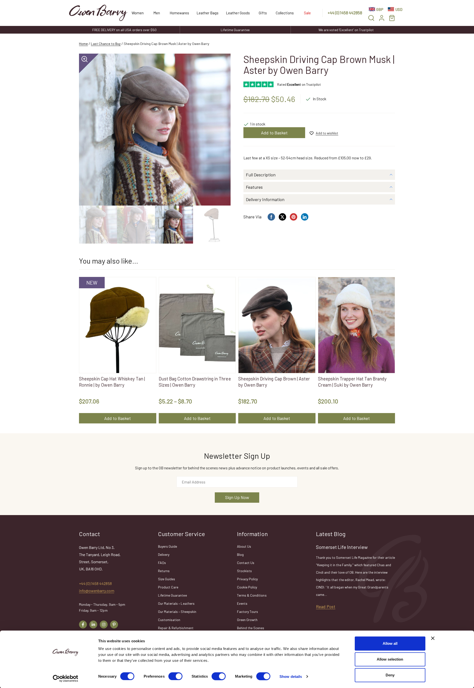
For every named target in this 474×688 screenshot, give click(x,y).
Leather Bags (207, 13)
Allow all (390, 643)
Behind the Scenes (250, 628)
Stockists (244, 571)
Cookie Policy (247, 587)
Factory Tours (247, 611)
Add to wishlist (327, 133)
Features (254, 187)
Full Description (261, 174)
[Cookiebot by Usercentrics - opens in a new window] (65, 678)
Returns (164, 571)
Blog (240, 554)
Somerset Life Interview (342, 547)
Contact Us (245, 563)
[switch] (175, 676)
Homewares (179, 13)
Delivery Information (265, 199)
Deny (390, 675)
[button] (371, 18)
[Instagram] (104, 624)
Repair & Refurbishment (176, 628)
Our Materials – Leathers (176, 603)
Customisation (169, 620)
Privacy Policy (247, 579)
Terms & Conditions (252, 595)
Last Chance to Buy (106, 44)
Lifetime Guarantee (235, 30)
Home (83, 44)
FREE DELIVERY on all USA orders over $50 (124, 30)
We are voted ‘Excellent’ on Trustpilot (346, 30)
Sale (307, 13)
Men (156, 13)
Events (242, 603)
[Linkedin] (93, 624)
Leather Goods (238, 13)
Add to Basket (274, 132)
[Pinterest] (114, 624)
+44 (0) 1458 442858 (345, 12)
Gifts (263, 13)
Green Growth (247, 620)
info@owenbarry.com (96, 590)
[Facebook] (83, 624)
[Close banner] (432, 638)
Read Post (325, 606)
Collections (285, 13)
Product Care (168, 587)
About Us (244, 546)
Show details (290, 676)
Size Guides (166, 579)
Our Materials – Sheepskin (177, 611)
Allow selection (390, 659)
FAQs (162, 563)
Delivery (163, 554)
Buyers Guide (167, 546)
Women (138, 13)
